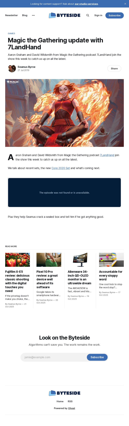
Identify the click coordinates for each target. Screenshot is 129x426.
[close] (125, 3)
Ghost (71, 408)
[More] (33, 15)
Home (60, 401)
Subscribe (115, 15)
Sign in (98, 15)
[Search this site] (87, 15)
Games (11, 33)
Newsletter (11, 15)
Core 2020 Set (61, 168)
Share (114, 68)
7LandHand (107, 155)
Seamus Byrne (26, 66)
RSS (70, 401)
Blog (24, 15)
